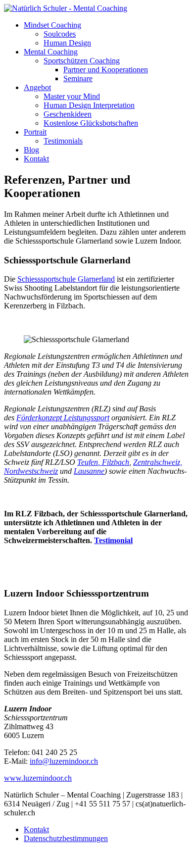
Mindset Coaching (52, 25)
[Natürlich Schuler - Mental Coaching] (65, 8)
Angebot (37, 87)
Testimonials (63, 141)
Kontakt (36, 158)
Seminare (78, 78)
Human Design (67, 43)
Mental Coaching (51, 52)
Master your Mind (72, 96)
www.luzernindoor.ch (38, 778)
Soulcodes (60, 34)
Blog (31, 150)
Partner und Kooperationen (105, 69)
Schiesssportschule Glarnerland (66, 279)
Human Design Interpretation (89, 105)
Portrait (35, 132)
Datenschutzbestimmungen (66, 838)
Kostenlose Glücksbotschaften (91, 123)
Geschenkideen (68, 114)
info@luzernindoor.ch (64, 761)
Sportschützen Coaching (82, 60)
